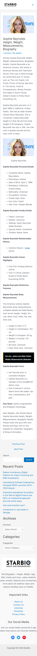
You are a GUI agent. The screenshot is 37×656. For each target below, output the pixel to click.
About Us (18, 602)
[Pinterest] (24, 637)
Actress (7, 53)
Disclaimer (18, 611)
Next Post (18, 449)
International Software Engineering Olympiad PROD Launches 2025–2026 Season (18, 485)
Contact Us (18, 605)
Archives (7, 525)
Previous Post (18, 444)
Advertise (18, 608)
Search (6, 455)
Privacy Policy (18, 614)
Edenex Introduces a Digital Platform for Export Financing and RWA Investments (18, 475)
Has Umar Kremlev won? (14, 505)
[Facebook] (13, 637)
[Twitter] (18, 637)
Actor (27, 248)
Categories (8, 543)
